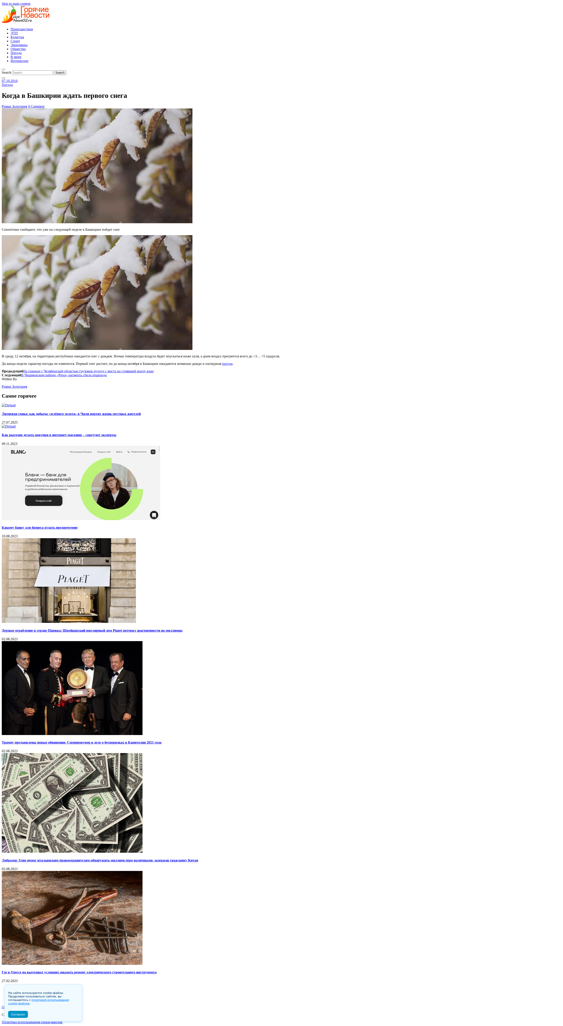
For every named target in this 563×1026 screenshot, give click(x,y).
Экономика (19, 45)
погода (227, 364)
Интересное (19, 61)
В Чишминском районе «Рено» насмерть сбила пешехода (64, 375)
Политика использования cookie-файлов (32, 1022)
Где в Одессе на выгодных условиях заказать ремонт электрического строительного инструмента (79, 972)
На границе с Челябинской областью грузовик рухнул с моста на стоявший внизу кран (88, 371)
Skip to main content (16, 3)
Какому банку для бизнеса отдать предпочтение (40, 527)
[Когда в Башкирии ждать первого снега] (97, 222)
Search (6, 72)
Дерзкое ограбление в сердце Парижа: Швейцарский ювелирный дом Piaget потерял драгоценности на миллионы (92, 630)
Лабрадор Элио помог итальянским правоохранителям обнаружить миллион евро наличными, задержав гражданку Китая (100, 860)
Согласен (18, 1014)
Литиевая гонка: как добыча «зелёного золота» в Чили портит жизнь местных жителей (71, 414)
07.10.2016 (10, 81)
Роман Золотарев (14, 106)
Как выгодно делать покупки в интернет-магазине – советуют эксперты (59, 435)
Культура (17, 37)
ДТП (14, 33)
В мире (16, 57)
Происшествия (22, 29)
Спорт (15, 41)
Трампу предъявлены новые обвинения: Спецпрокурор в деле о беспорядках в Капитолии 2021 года (81, 742)
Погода (16, 53)
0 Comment (36, 106)
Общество (18, 49)
